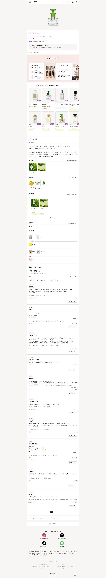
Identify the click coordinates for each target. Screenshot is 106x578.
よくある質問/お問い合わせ (53, 561)
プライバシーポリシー (46, 566)
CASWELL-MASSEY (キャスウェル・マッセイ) (40, 36)
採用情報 (64, 568)
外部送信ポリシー (61, 566)
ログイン (68, 1)
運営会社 (41, 568)
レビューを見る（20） (34, 52)
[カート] (76, 2)
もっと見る (53, 217)
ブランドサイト (65, 564)
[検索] (72, 2)
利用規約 (35, 566)
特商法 (71, 566)
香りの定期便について (42, 564)
